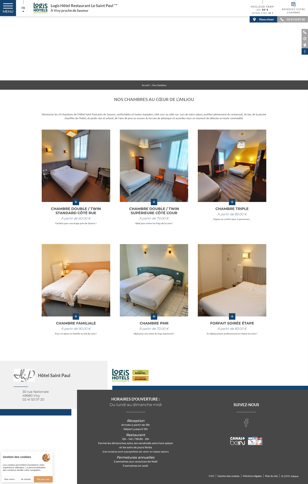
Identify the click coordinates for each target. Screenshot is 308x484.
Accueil (145, 85)
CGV (211, 475)
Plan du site (271, 475)
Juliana (294, 476)
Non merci (9, 479)
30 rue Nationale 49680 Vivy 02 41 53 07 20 (35, 395)
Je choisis (26, 479)
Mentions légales (252, 475)
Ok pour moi (43, 479)
